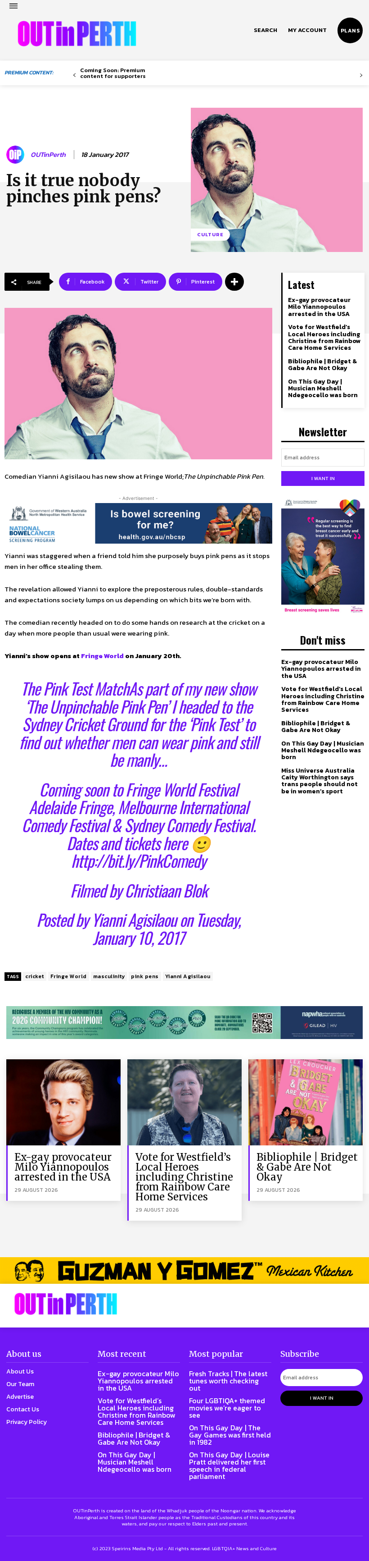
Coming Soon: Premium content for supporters (113, 73)
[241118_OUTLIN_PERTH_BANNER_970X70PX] (184, 1270)
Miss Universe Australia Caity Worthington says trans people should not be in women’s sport (319, 781)
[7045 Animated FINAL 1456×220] (138, 523)
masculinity (109, 976)
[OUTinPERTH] (77, 33)
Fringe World (102, 655)
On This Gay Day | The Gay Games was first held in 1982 (230, 1434)
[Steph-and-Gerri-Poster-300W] (322, 556)
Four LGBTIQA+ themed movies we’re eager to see (227, 1407)
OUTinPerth (48, 155)
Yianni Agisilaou (133, 919)
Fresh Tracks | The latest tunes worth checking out (228, 1380)
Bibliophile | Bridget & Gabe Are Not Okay (322, 365)
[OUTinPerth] (16, 155)
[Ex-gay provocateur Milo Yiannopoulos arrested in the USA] (63, 1102)
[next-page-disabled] (361, 75)
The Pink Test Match (75, 688)
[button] (265, 30)
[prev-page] (74, 75)
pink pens (145, 976)
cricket (34, 976)
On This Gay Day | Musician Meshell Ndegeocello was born (323, 388)
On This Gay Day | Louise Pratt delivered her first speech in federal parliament (229, 1465)
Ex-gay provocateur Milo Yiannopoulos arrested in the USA (319, 307)
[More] (234, 282)
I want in (323, 478)
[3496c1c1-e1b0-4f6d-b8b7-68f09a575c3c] (184, 1022)
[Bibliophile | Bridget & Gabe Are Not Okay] (305, 1102)
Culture (210, 234)
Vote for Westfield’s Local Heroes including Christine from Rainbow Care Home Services (324, 337)
